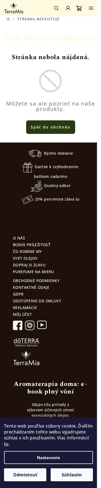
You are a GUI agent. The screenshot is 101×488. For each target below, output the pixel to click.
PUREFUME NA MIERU (33, 271)
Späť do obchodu (51, 127)
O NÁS (19, 237)
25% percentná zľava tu (57, 199)
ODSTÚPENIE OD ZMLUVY (37, 300)
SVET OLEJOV (25, 258)
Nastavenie (48, 457)
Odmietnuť (25, 475)
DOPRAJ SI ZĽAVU (29, 264)
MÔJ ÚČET (22, 314)
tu (6, 444)
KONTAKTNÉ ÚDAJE (31, 287)
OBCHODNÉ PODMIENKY (36, 280)
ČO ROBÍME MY (27, 251)
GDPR (18, 294)
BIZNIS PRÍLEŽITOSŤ (31, 244)
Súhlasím (72, 475)
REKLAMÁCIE (25, 307)
